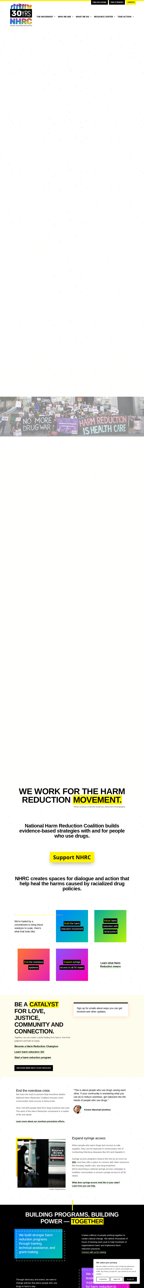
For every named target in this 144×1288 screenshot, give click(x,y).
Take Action (124, 16)
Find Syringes (117, 2)
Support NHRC (72, 857)
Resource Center (103, 16)
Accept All (130, 1279)
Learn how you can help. (84, 1186)
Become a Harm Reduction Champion (36, 1046)
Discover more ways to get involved (34, 1068)
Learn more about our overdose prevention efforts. (40, 1121)
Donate (131, 2)
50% (74, 1162)
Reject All (117, 1279)
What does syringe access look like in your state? (96, 1182)
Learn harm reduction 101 (29, 1051)
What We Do (82, 16)
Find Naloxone (99, 2)
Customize (103, 1279)
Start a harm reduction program (32, 1057)
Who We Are (64, 16)
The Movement (45, 16)
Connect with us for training (94, 1252)
